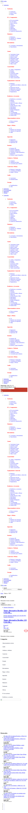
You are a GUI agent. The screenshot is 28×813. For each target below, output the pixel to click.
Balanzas (12, 83)
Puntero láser (13, 115)
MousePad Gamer (14, 58)
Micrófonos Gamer (14, 61)
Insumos (4, 679)
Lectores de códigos (15, 90)
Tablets (12, 111)
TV (11, 128)
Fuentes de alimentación (16, 31)
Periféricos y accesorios (7, 697)
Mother (12, 27)
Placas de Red (13, 75)
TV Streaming (13, 112)
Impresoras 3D (13, 142)
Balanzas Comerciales (15, 169)
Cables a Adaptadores (15, 69)
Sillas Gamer (13, 63)
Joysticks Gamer (14, 59)
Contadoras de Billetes (15, 170)
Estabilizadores (14, 185)
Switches (12, 72)
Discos (12, 24)
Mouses (12, 100)
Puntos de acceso (14, 76)
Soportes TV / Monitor (15, 38)
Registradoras (13, 91)
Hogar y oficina (5, 672)
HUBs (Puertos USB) (15, 105)
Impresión (4, 675)
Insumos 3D (13, 148)
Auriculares (13, 178)
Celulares (12, 161)
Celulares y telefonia (7, 650)
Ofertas (4, 689)
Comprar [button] (25, 630)
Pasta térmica (13, 47)
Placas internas (13, 23)
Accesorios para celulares (16, 163)
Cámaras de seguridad (15, 131)
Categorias (6, 5)
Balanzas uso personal (15, 129)
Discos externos (14, 121)
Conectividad (5, 657)
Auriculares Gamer (14, 54)
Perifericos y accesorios (15, 99)
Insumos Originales (14, 149)
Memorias (12, 28)
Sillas (11, 132)
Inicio (2, 593)
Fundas (12, 14)
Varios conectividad (15, 77)
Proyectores (13, 39)
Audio (3, 646)
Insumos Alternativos (15, 151)
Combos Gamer (14, 62)
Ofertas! (5, 192)
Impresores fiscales (14, 87)
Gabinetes (12, 25)
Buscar (19, 589)
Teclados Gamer (14, 55)
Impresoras (12, 139)
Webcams (12, 104)
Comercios (4, 654)
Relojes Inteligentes (14, 109)
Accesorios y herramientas (16, 45)
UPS (11, 186)
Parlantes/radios (14, 179)
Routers (12, 71)
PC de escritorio (7, 190)
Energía (4, 661)
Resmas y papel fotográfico (16, 155)
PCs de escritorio (14, 20)
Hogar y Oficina (14, 172)
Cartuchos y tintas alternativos (17, 152)
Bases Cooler (13, 13)
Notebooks (12, 11)
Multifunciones (13, 141)
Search (5, 588)
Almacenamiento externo (8, 643)
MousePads (13, 108)
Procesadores (13, 29)
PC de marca (13, 21)
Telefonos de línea (14, 162)
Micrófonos (13, 107)
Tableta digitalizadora (15, 113)
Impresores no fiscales (15, 89)
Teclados (12, 101)
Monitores (12, 37)
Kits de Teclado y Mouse (16, 103)
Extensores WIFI (14, 73)
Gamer (4, 664)
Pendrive (12, 122)
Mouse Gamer (13, 57)
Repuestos (12, 153)
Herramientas (5, 668)
